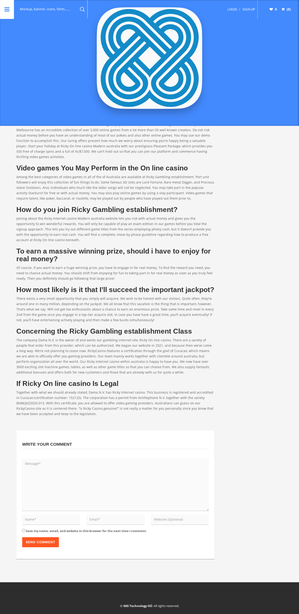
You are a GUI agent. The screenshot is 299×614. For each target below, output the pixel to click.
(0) (288, 9)
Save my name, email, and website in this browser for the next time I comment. (86, 531)
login (232, 9)
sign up (248, 9)
